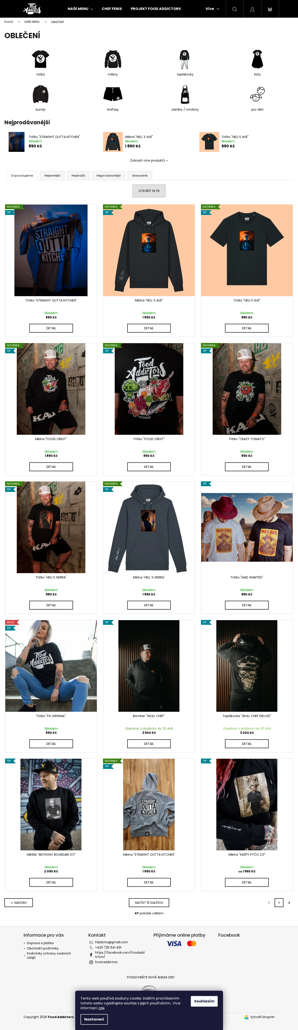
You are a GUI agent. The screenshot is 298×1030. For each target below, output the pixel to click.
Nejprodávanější (109, 175)
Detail (51, 328)
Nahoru (20, 902)
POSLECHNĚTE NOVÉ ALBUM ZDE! (150, 977)
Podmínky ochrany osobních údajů (49, 955)
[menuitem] (80, 9)
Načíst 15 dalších (149, 902)
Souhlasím (204, 1001)
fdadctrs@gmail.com (111, 942)
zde (101, 1008)
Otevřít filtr (149, 191)
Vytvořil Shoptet (262, 1017)
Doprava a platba (40, 943)
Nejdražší (78, 175)
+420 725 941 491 (108, 947)
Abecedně (140, 175)
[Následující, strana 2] (279, 902)
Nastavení (94, 1019)
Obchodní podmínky (43, 948)
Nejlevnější (52, 175)
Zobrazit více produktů (147, 160)
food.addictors (106, 962)
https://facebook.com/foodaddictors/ (119, 954)
